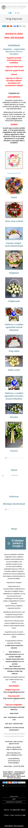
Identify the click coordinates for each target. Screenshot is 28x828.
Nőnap (14, 529)
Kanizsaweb (18, 826)
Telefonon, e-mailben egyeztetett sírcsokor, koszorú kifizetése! (14, 396)
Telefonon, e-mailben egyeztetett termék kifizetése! (14, 327)
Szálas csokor (14, 370)
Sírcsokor (14, 417)
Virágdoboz (14, 273)
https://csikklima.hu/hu (14, 749)
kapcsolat (21, 654)
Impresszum (14, 796)
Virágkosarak (14, 301)
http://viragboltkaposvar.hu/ (14, 692)
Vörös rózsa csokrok (14, 221)
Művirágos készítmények (14, 504)
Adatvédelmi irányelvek (14, 802)
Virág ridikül (14, 351)
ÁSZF (14, 799)
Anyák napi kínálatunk (14, 173)
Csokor (14, 197)
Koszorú (14, 451)
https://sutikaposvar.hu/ (14, 755)
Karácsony (14, 496)
